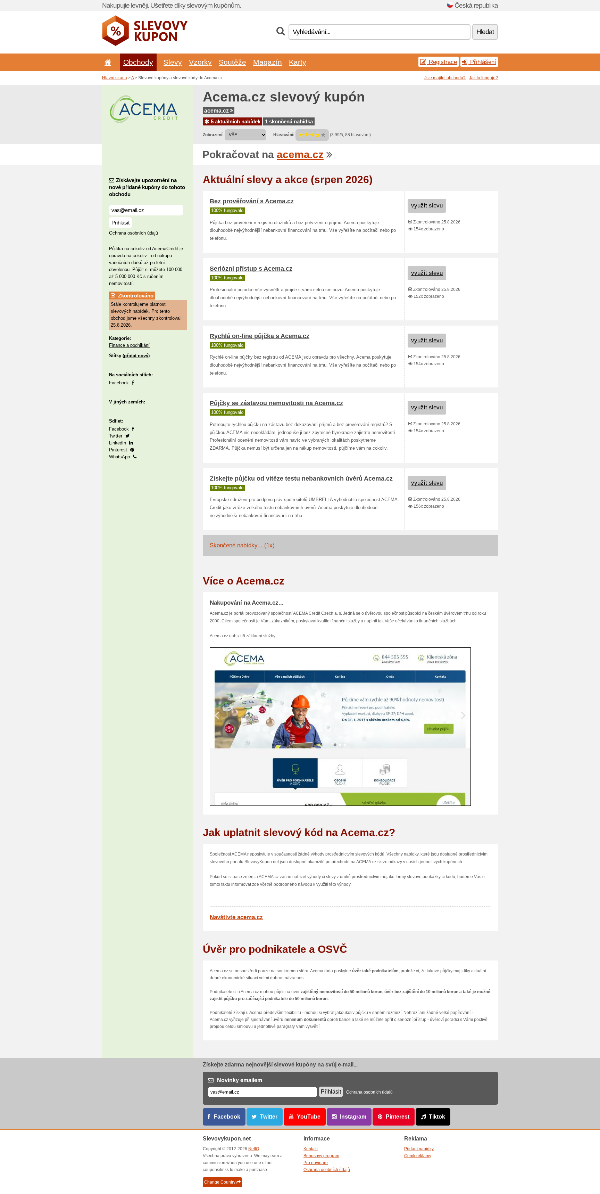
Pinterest (118, 449)
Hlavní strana (114, 77)
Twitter (115, 436)
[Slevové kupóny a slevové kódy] (145, 44)
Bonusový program (321, 1155)
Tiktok (437, 1117)
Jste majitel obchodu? (445, 77)
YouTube (308, 1117)
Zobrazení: (213, 134)
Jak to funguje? (483, 77)
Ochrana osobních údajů (133, 233)
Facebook (119, 382)
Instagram (353, 1117)
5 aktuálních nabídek (234, 121)
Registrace (442, 61)
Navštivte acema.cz (236, 917)
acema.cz (216, 111)
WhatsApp (119, 456)
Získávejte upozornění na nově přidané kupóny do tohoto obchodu (147, 187)
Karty (297, 62)
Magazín (267, 62)
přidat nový (136, 355)
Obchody (138, 62)
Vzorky (200, 62)
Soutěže (232, 62)
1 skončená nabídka (289, 121)
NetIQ (253, 1148)
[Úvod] (106, 62)
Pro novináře (315, 1162)
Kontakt (310, 1148)
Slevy (173, 62)
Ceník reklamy (417, 1155)
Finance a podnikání (129, 345)
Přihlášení (482, 61)
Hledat (485, 31)
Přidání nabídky (419, 1148)
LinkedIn (117, 442)
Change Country (219, 1182)
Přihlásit (120, 223)
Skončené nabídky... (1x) (242, 545)
